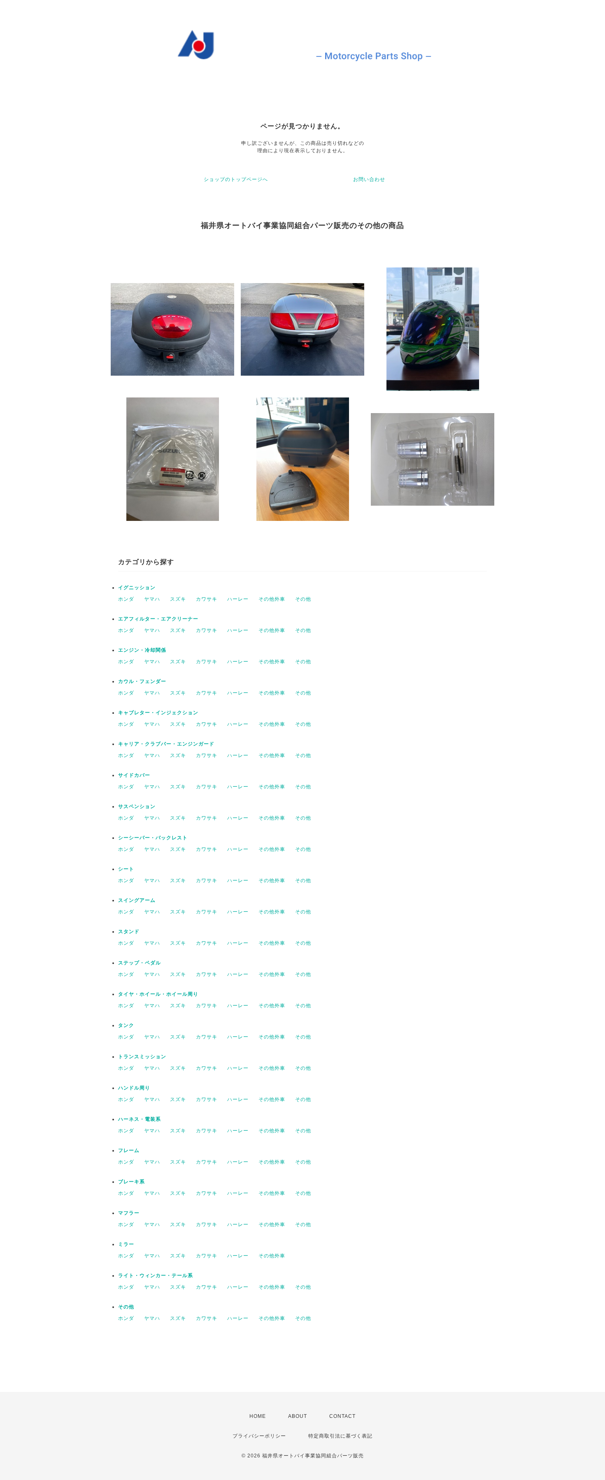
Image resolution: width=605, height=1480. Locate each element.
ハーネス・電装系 (139, 1119)
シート (126, 869)
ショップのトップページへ (236, 179)
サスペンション (137, 806)
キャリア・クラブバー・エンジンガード (166, 744)
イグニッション (137, 587)
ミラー (126, 1244)
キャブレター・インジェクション (158, 713)
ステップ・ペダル (139, 963)
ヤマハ (152, 599)
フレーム (129, 1150)
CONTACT (342, 1416)
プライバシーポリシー (259, 1436)
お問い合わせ (369, 179)
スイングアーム (137, 900)
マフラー (129, 1213)
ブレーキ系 (131, 1182)
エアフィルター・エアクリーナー (158, 619)
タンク (126, 1025)
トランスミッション (142, 1056)
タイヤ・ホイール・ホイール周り (158, 994)
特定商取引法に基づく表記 (340, 1436)
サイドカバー (134, 775)
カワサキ (206, 599)
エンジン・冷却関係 (142, 650)
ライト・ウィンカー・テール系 (155, 1275)
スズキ (178, 599)
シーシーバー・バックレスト (153, 838)
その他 (303, 599)
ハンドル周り (134, 1088)
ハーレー (238, 599)
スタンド (129, 931)
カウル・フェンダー (142, 681)
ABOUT (297, 1416)
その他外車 (271, 599)
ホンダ (126, 599)
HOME (257, 1416)
